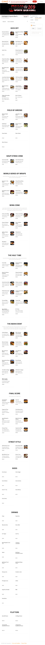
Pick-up (34, 25)
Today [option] (33, 28)
